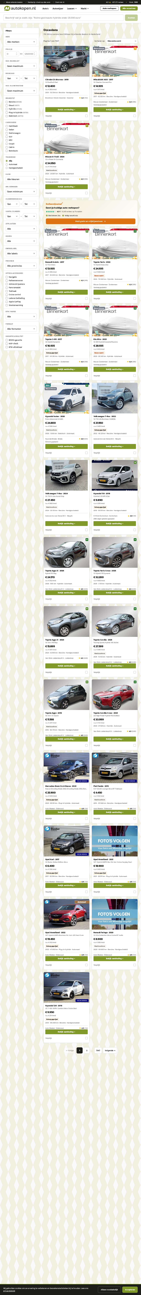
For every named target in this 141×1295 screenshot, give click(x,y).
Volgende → (110, 1050)
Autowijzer (57, 8)
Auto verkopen (109, 8)
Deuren (9, 236)
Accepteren (130, 1289)
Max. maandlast (12, 61)
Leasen (70, 8)
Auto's (45, 8)
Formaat (9, 324)
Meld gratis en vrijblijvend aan (89, 221)
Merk (8, 37)
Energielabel (11, 248)
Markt (84, 8)
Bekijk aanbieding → (66, 109)
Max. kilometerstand (14, 86)
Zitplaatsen (11, 224)
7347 (98, 1050)
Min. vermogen (11, 187)
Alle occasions (128, 8)
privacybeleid (9, 1291)
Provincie (10, 261)
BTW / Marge (11, 311)
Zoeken (131, 17)
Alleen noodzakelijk (109, 1289)
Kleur (8, 174)
